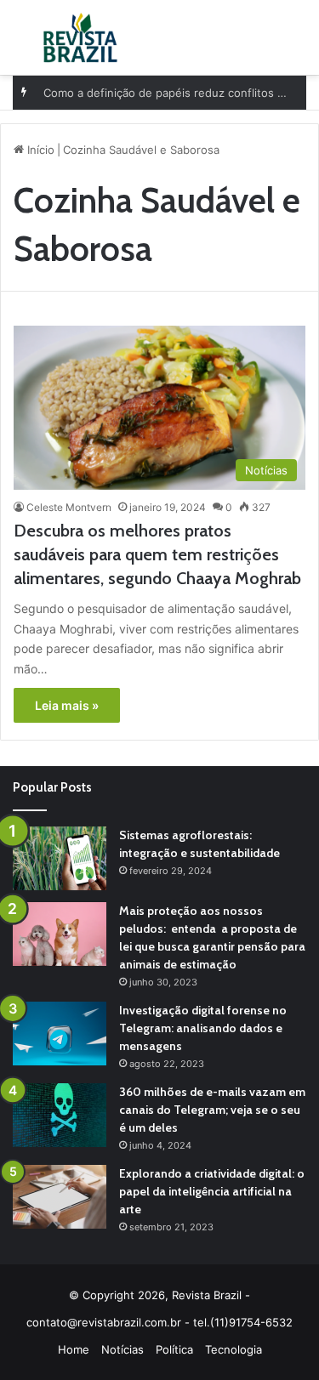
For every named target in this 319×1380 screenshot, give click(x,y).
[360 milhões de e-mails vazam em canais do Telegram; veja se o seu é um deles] (59, 1115)
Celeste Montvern (68, 507)
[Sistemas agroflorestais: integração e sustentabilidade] (59, 858)
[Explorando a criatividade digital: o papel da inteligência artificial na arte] (59, 1197)
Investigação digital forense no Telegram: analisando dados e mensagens (203, 1027)
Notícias (122, 1349)
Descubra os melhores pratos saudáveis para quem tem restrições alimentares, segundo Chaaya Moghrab (157, 554)
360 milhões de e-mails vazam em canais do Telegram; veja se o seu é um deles (212, 1109)
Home (73, 1349)
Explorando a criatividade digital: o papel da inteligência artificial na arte (212, 1191)
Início (39, 149)
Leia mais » (67, 705)
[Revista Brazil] (80, 37)
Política (174, 1349)
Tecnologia (233, 1349)
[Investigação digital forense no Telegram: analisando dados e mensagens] (59, 1033)
